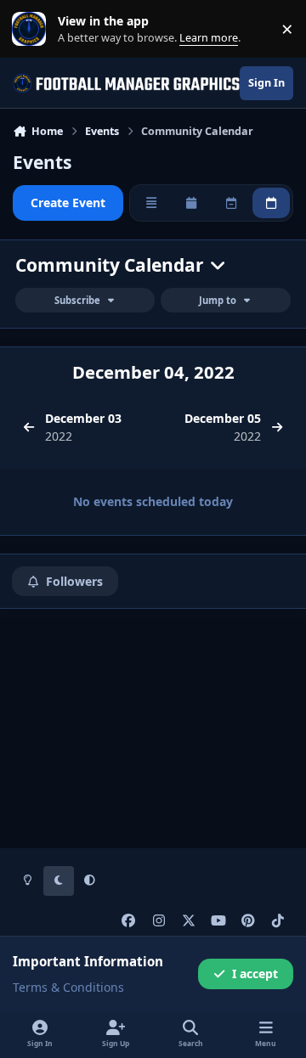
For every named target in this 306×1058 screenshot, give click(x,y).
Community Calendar (111, 265)
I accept (255, 973)
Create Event (68, 202)
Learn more (32, 29)
